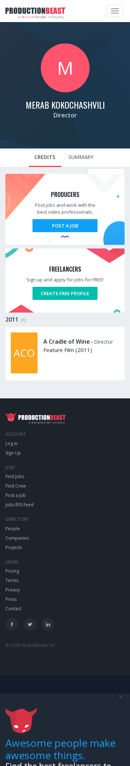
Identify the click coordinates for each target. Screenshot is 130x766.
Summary (81, 157)
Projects (13, 547)
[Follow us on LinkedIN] (48, 624)
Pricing (12, 571)
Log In (11, 443)
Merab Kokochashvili (65, 104)
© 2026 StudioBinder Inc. (30, 645)
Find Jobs (14, 476)
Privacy (12, 590)
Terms (11, 580)
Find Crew (15, 486)
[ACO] (24, 371)
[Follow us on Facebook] (11, 624)
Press (11, 599)
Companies (17, 538)
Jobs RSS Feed (19, 505)
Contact (13, 609)
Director (65, 115)
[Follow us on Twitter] (29, 624)
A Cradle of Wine (66, 342)
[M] (65, 90)
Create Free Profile (65, 293)
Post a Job (65, 225)
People (12, 529)
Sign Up (13, 453)
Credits (44, 157)
